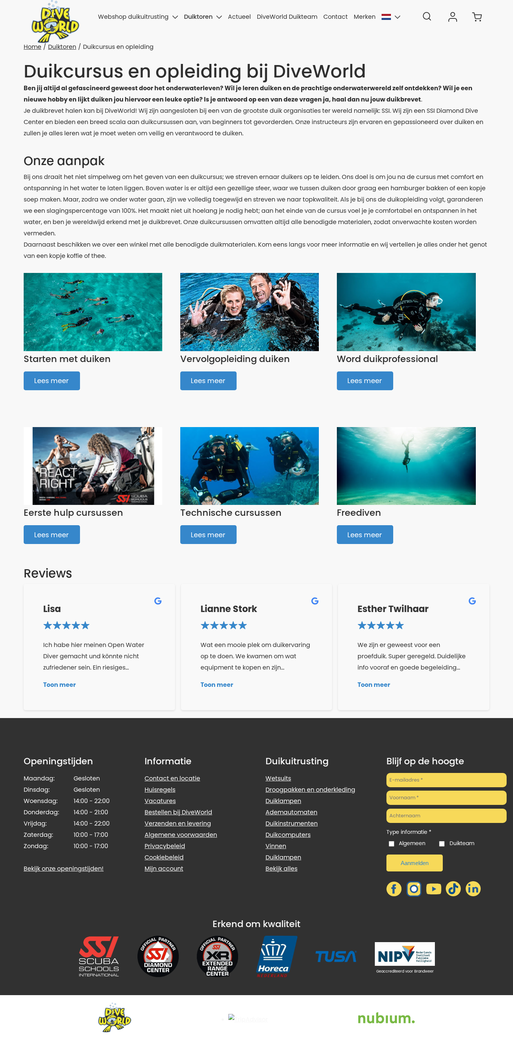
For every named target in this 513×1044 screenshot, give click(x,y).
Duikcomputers (288, 834)
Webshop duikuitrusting (133, 16)
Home (32, 46)
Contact (335, 16)
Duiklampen (283, 801)
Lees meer (51, 380)
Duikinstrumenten (292, 823)
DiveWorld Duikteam (287, 16)
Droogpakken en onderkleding (310, 789)
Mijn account (164, 868)
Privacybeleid (165, 846)
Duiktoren (198, 16)
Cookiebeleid (164, 857)
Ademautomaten (291, 812)
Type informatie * (409, 832)
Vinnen (276, 846)
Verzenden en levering (178, 823)
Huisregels (160, 789)
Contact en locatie (172, 778)
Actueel (239, 16)
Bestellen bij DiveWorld (178, 812)
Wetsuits (278, 778)
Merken (365, 16)
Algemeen (412, 843)
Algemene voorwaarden (181, 834)
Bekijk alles (281, 868)
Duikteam (462, 843)
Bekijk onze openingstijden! (64, 868)
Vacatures (160, 801)
